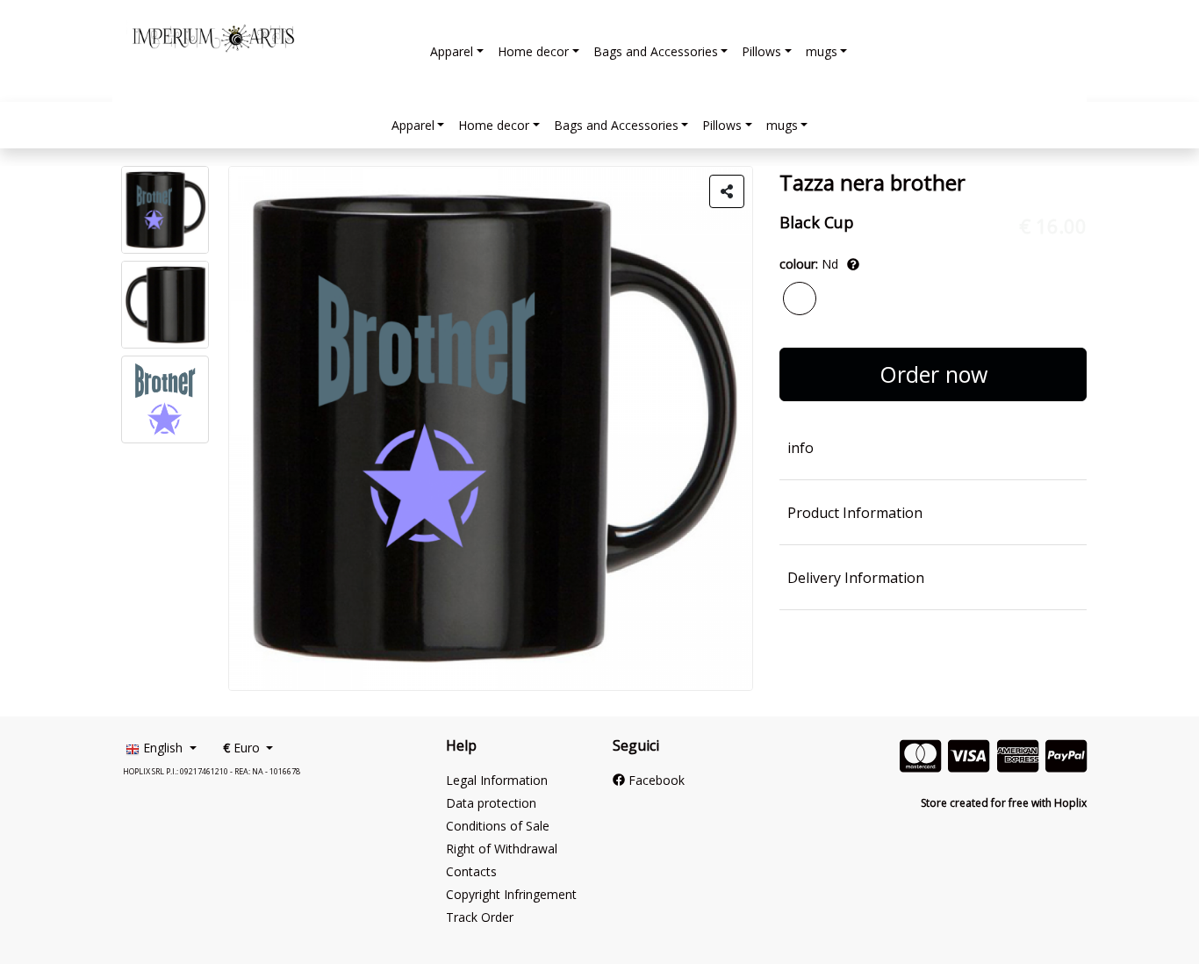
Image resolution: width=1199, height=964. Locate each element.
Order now (933, 374)
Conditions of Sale (497, 825)
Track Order (479, 917)
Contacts (471, 871)
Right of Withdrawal (501, 848)
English (163, 747)
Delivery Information (855, 577)
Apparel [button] (451, 51)
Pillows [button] (761, 51)
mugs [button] (821, 51)
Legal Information (497, 780)
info (800, 447)
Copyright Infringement (511, 894)
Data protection (491, 803)
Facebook (655, 780)
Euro (243, 747)
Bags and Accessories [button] (655, 51)
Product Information (855, 512)
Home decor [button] (533, 51)
